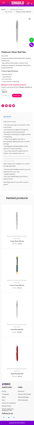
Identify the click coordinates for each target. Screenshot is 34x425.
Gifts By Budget (23, 397)
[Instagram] (14, 417)
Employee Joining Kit (8, 65)
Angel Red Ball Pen (17, 374)
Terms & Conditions (9, 403)
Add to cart (17, 95)
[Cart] (28, 3)
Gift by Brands (23, 400)
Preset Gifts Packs (24, 394)
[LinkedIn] (9, 417)
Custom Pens (23, 63)
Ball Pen (7, 63)
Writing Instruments (16, 9)
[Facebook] (4, 417)
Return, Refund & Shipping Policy (8, 409)
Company (5, 394)
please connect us (26, 87)
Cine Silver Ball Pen (17, 329)
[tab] (7, 117)
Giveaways (19, 65)
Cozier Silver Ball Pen (17, 241)
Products (21, 391)
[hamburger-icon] (4, 3)
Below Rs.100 (13, 58)
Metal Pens (8, 12)
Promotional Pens (7, 68)
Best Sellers (14, 63)
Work (3, 397)
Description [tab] (7, 117)
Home (3, 9)
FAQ (3, 400)
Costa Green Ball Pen (17, 285)
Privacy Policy (6, 406)
